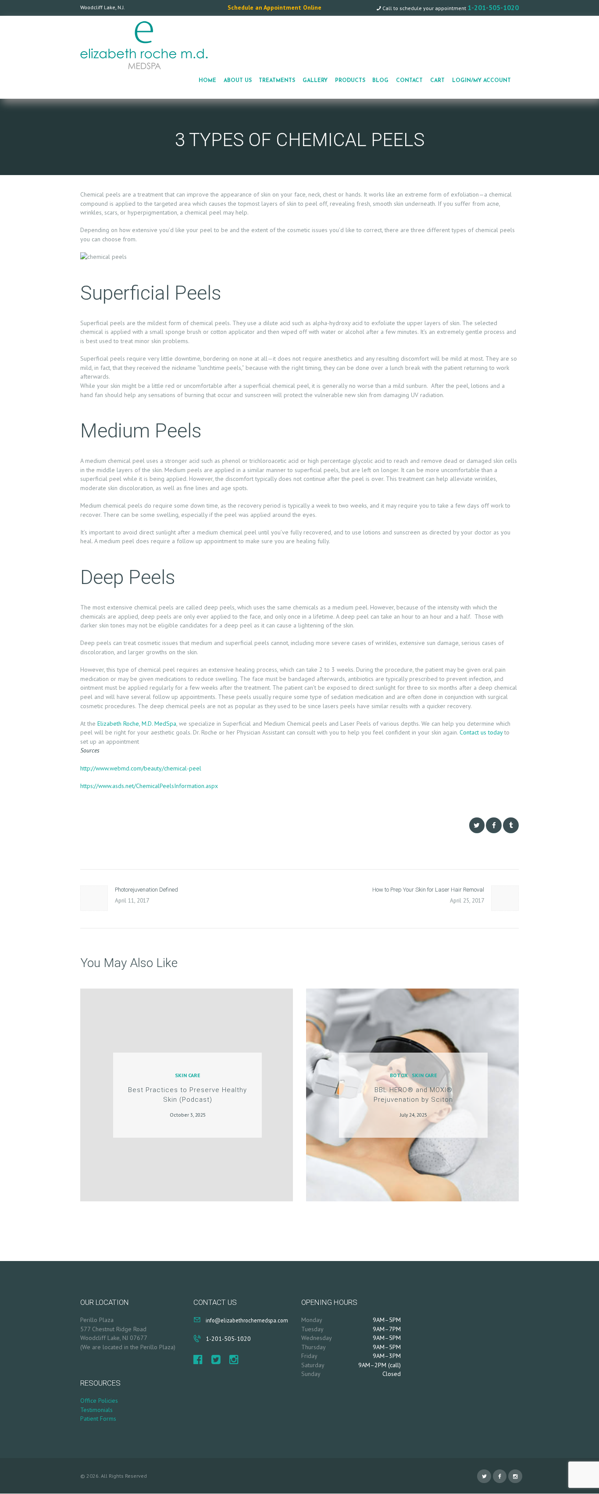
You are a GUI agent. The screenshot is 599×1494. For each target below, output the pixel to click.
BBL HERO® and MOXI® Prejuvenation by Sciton (413, 1094)
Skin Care (187, 1075)
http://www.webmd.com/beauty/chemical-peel (140, 768)
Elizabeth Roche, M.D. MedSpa (136, 723)
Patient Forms (98, 1418)
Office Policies (99, 1400)
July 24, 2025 (413, 1114)
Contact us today (481, 732)
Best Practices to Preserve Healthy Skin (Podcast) (187, 1094)
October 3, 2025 (188, 1114)
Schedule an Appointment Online (274, 7)
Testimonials (96, 1410)
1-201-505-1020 (493, 7)
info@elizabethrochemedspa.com (247, 1320)
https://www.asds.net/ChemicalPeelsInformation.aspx (149, 786)
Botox (399, 1075)
